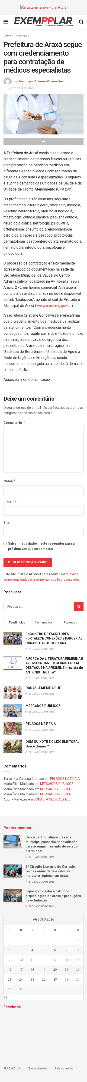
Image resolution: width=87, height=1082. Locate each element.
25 (32, 979)
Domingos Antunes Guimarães (41, 81)
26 (43, 979)
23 (9, 979)
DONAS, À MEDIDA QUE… (44, 688)
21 (66, 969)
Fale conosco (64, 1068)
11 (32, 959)
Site (6, 523)
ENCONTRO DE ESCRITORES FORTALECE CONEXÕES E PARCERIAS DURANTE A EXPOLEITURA (54, 638)
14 (66, 959)
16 (9, 969)
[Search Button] (79, 606)
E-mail (9, 502)
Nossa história (37, 1068)
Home (7, 36)
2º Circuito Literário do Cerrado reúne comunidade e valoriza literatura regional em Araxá (50, 871)
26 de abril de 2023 (21, 88)
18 (32, 969)
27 (55, 979)
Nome (9, 481)
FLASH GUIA (11, 1068)
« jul (6, 997)
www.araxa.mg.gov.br (54, 305)
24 (21, 979)
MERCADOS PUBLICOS (43, 706)
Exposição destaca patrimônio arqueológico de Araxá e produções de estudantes (53, 895)
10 (21, 959)
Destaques (22, 36)
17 (21, 969)
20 (55, 969)
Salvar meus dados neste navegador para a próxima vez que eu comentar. (41, 546)
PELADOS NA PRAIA (41, 724)
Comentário (14, 422)
